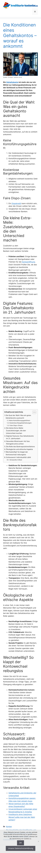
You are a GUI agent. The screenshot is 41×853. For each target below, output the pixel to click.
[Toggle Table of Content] (33, 412)
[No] (38, 841)
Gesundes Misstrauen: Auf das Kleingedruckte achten (18, 442)
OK (20, 843)
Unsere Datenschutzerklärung (20, 848)
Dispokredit (16, 203)
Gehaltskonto (12, 82)
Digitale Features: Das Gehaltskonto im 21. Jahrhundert (20, 437)
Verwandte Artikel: (15, 460)
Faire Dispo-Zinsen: (16, 425)
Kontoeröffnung (28, 262)
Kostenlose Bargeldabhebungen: (20, 423)
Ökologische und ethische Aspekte (19, 449)
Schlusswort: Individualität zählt (18, 457)
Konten (9, 826)
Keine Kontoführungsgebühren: (19, 420)
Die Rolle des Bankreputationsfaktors (20, 447)
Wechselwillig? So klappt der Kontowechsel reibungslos (17, 453)
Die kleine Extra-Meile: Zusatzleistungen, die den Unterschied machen (16, 430)
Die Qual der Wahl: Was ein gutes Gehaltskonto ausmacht (18, 416)
